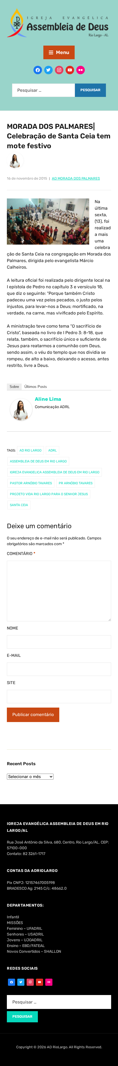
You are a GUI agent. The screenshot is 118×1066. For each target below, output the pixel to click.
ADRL (52, 450)
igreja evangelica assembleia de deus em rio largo (54, 472)
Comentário (21, 553)
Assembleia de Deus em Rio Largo (38, 461)
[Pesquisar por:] (43, 90)
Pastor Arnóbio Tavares (31, 483)
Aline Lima (48, 399)
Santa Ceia (19, 505)
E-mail (14, 655)
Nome (12, 628)
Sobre (14, 387)
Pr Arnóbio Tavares (75, 483)
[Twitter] (48, 69)
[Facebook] (37, 69)
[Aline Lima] (21, 411)
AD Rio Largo (30, 450)
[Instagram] (59, 69)
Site (11, 682)
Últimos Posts (35, 387)
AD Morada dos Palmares (76, 178)
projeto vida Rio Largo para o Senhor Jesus (49, 494)
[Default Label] (70, 69)
